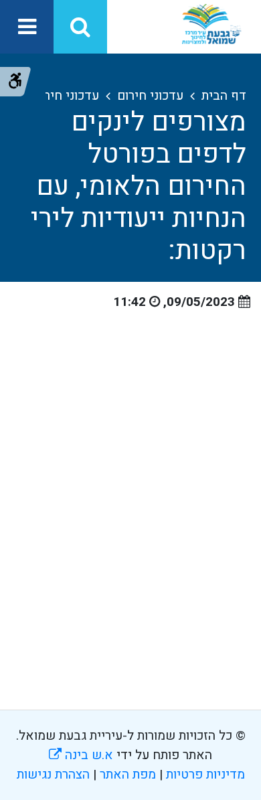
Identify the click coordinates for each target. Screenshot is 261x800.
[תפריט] (27, 27)
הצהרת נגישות (53, 774)
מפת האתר (128, 774)
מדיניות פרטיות (204, 774)
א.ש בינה (81, 755)
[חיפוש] (80, 27)
